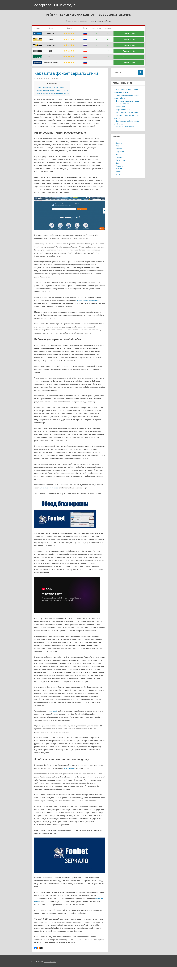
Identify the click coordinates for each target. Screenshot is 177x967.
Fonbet (118, 172)
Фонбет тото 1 (51, 711)
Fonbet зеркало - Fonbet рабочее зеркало (51, 90)
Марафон (119, 166)
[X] (41, 948)
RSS (54, 962)
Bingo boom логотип (123, 110)
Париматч (120, 152)
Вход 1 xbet (120, 107)
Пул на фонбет (69, 768)
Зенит (118, 174)
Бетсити (119, 143)
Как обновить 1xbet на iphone (127, 112)
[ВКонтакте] (35, 948)
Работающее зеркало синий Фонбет (49, 88)
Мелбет (119, 169)
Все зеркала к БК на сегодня (53, 5)
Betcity (118, 154)
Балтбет (119, 157)
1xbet (118, 163)
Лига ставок (120, 160)
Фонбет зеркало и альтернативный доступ (52, 93)
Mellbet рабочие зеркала (125, 127)
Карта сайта (48, 962)
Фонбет (119, 149)
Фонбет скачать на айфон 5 (88, 300)
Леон (118, 146)
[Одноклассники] (38, 948)
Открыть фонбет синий (49, 488)
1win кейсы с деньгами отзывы (127, 101)
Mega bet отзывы (122, 104)
